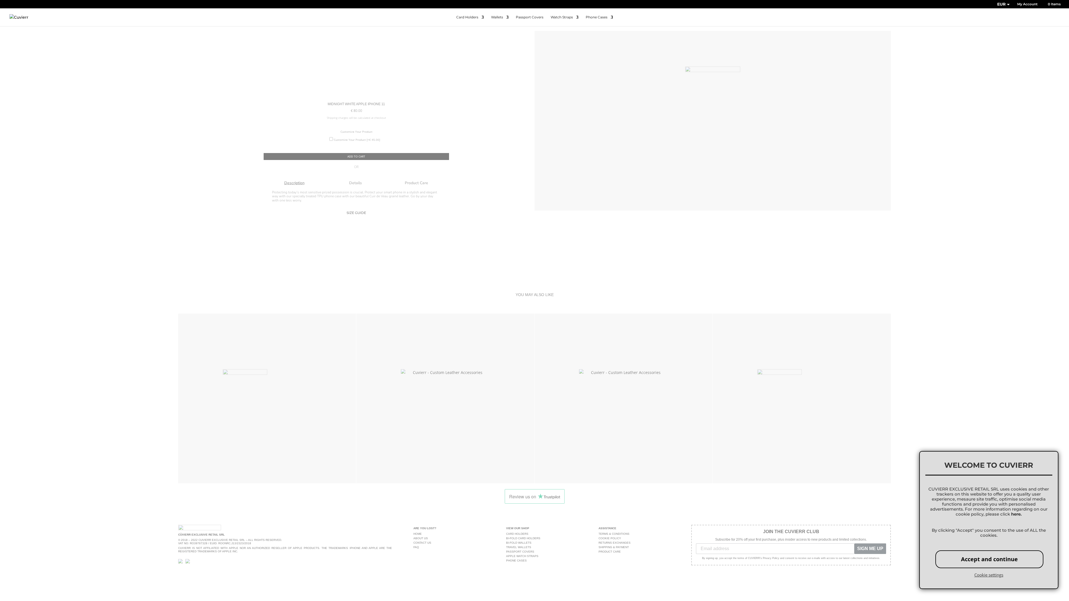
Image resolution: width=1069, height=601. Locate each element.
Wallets (497, 17)
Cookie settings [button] (988, 574)
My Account (1027, 4)
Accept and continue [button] (989, 559)
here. (1016, 514)
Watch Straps (562, 17)
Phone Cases (596, 17)
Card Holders (467, 17)
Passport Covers (529, 17)
